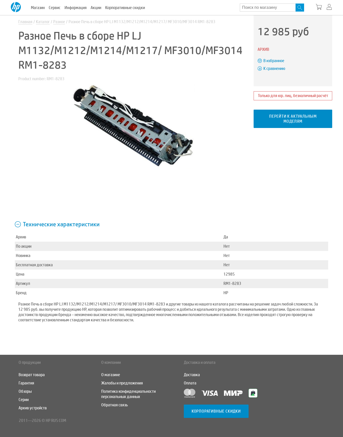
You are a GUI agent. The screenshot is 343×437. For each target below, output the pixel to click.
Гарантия (26, 383)
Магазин (38, 7)
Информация (76, 7)
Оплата (190, 383)
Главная (25, 21)
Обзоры (25, 391)
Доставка (192, 374)
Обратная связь (114, 405)
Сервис (55, 7)
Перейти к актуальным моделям (293, 119)
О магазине (110, 374)
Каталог (43, 21)
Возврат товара (32, 374)
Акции (96, 7)
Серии (24, 399)
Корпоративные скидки (125, 7)
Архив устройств (33, 408)
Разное (59, 21)
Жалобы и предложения (122, 383)
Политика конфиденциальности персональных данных (128, 394)
